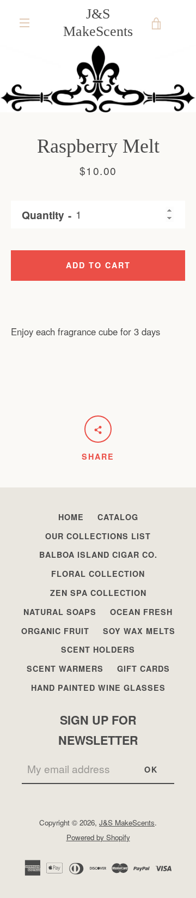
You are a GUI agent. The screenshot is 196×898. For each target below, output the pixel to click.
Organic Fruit (55, 630)
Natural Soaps (59, 611)
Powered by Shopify (98, 837)
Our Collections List (98, 536)
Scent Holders (98, 649)
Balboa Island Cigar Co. (98, 554)
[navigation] (24, 23)
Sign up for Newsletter (98, 730)
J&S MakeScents (98, 22)
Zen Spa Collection (98, 592)
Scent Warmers (65, 668)
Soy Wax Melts (139, 630)
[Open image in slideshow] (98, 78)
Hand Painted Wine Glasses (98, 687)
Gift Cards (143, 668)
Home (71, 516)
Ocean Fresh (141, 611)
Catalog (117, 516)
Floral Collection (98, 573)
